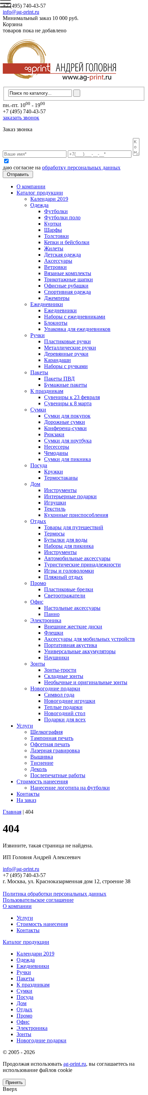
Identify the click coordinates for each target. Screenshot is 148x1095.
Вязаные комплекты (67, 273)
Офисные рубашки (66, 286)
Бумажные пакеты (65, 385)
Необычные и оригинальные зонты (85, 682)
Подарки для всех (65, 719)
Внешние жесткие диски (73, 626)
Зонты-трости (60, 670)
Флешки (53, 633)
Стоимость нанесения (42, 781)
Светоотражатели (64, 595)
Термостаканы (61, 478)
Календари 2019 (49, 199)
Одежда (39, 205)
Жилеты (53, 248)
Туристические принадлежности (82, 564)
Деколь (38, 769)
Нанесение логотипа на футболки (70, 788)
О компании (31, 186)
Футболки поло (62, 217)
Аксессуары (58, 261)
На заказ (26, 800)
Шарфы (53, 230)
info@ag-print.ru (21, 12)
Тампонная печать (51, 738)
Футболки (56, 211)
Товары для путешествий (73, 527)
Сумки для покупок (67, 416)
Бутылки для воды (65, 540)
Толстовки (56, 236)
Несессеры (56, 447)
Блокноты (55, 323)
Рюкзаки (54, 434)
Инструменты (60, 490)
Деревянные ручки (66, 354)
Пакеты (39, 372)
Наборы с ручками (66, 366)
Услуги (25, 726)
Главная (12, 812)
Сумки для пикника (67, 459)
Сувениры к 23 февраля (72, 397)
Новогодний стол (64, 713)
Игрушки (55, 502)
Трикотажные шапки (68, 279)
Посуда (38, 465)
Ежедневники (46, 304)
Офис (36, 602)
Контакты (28, 794)
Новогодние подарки (55, 688)
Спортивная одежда (67, 292)
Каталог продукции (40, 193)
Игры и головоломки (69, 571)
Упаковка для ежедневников (77, 329)
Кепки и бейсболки (66, 242)
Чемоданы (56, 453)
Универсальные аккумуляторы (80, 651)
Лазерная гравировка (55, 750)
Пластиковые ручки (67, 341)
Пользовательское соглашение (38, 900)
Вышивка (41, 757)
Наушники (56, 657)
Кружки (53, 471)
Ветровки (55, 267)
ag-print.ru (74, 1064)
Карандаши (57, 360)
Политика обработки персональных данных (54, 894)
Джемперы (57, 298)
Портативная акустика (70, 645)
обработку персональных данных (81, 167)
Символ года (59, 695)
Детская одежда (62, 255)
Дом (35, 484)
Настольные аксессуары (72, 608)
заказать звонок (21, 118)
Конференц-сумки (65, 428)
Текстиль (54, 509)
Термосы (54, 533)
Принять (14, 1082)
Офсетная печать (50, 744)
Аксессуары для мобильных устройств (89, 639)
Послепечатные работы (57, 775)
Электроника (45, 620)
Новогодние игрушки (69, 701)
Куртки (52, 224)
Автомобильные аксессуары (77, 558)
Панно (52, 614)
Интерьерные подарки (70, 496)
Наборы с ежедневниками (74, 317)
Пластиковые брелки (68, 589)
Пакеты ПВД (59, 379)
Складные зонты (63, 676)
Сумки (38, 410)
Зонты (37, 664)
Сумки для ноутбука (68, 441)
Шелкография (46, 732)
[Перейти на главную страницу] (59, 83)
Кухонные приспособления (76, 515)
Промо (38, 583)
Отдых (38, 521)
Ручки (37, 335)
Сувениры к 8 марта (68, 403)
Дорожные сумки (64, 422)
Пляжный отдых (63, 577)
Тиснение (41, 763)
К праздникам (46, 391)
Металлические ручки (70, 348)
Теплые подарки (63, 707)
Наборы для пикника (69, 546)
